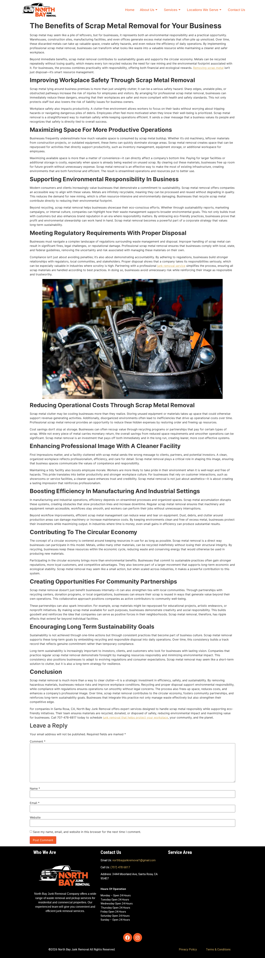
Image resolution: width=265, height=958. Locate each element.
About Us (147, 10)
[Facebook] (127, 937)
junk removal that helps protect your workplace (135, 717)
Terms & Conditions (218, 949)
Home (129, 10)
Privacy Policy (188, 949)
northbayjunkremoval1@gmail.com (134, 860)
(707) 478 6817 (120, 867)
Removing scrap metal (208, 68)
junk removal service (171, 265)
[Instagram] (137, 937)
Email (34, 802)
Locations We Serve (202, 10)
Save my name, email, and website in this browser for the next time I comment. (87, 831)
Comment (37, 741)
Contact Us (236, 10)
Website (35, 817)
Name (35, 788)
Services (170, 10)
